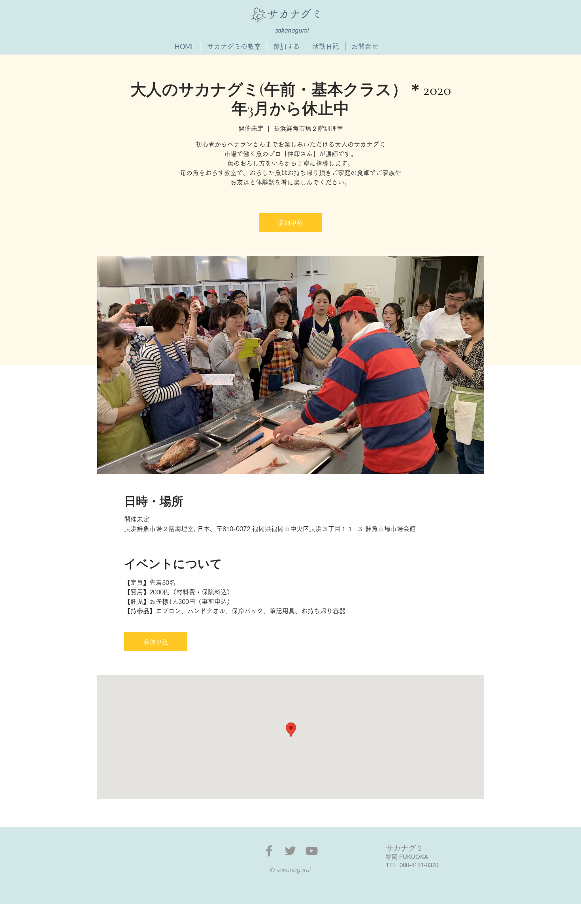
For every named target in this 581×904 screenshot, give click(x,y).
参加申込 (290, 222)
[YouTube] (311, 850)
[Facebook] (269, 850)
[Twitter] (290, 850)
